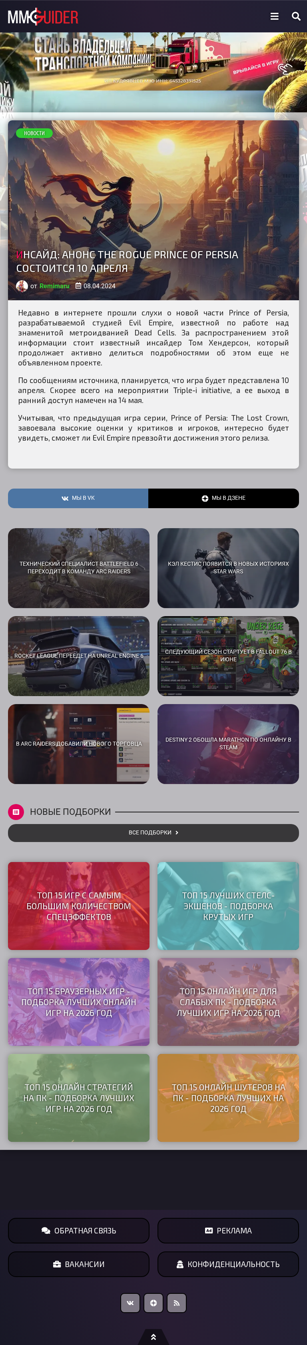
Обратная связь (85, 1230)
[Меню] (274, 16)
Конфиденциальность (233, 1264)
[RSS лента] (177, 1303)
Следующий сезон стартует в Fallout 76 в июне (228, 656)
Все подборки (150, 832)
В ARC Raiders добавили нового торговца (79, 743)
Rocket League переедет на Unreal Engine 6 (79, 656)
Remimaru (55, 286)
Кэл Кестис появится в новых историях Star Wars (228, 568)
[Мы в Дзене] (153, 1303)
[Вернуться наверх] (153, 1337)
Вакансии (85, 1264)
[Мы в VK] (130, 1303)
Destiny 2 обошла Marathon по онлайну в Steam (228, 743)
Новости (34, 133)
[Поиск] (296, 16)
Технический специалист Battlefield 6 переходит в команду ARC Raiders (79, 568)
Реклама (234, 1230)
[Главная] (43, 17)
